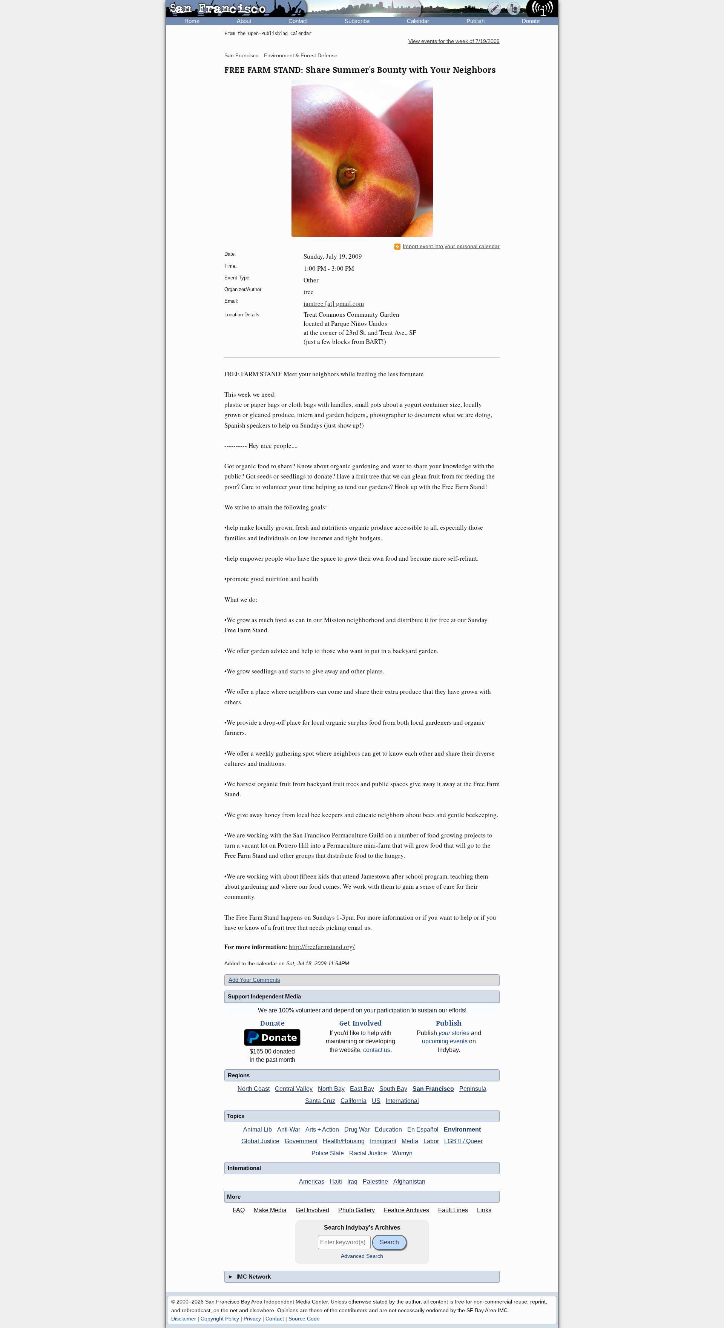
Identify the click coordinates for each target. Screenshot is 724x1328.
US (376, 1101)
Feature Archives (406, 1210)
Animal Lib (257, 1129)
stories (454, 1033)
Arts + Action (322, 1129)
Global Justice (260, 1141)
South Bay (393, 1089)
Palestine (375, 1181)
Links (484, 1210)
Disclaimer (183, 1319)
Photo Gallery (356, 1210)
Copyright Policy (220, 1319)
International (402, 1101)
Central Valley (294, 1089)
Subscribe (357, 21)
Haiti (336, 1181)
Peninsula (472, 1089)
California (354, 1101)
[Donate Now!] (272, 1037)
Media (410, 1141)
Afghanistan (409, 1181)
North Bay (331, 1089)
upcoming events (445, 1041)
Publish (475, 21)
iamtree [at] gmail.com (334, 303)
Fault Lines (453, 1210)
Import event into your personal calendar (451, 246)
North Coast (254, 1089)
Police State (327, 1153)
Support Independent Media (264, 996)
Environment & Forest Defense (300, 55)
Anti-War (288, 1129)
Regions (239, 1075)
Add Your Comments (254, 980)
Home (191, 21)
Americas (311, 1181)
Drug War (357, 1129)
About (244, 21)
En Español (423, 1129)
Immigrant (383, 1141)
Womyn (402, 1153)
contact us (376, 1050)
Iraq (352, 1181)
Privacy (252, 1319)
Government (301, 1141)
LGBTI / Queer (463, 1141)
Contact (298, 21)
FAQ (239, 1210)
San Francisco (241, 55)
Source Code (304, 1319)
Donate (531, 21)
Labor (431, 1141)
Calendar (418, 21)
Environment (462, 1129)
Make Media (270, 1210)
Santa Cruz (320, 1101)
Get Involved (312, 1210)
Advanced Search (362, 1256)
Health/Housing (344, 1141)
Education (388, 1129)
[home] (236, 9)
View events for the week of (454, 41)
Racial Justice (368, 1153)
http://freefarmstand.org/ (322, 946)
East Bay (362, 1089)
